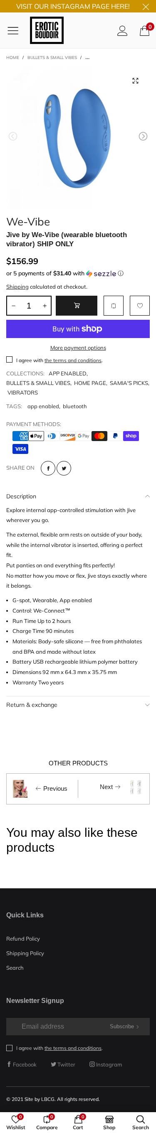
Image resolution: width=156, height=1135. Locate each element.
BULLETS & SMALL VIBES (38, 383)
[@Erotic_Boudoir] (47, 30)
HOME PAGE (90, 383)
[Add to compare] (114, 306)
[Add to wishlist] (140, 306)
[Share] (48, 468)
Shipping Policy (25, 953)
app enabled (43, 406)
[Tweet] (64, 468)
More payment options (78, 347)
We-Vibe (28, 220)
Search (15, 967)
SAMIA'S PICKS (129, 383)
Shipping (17, 286)
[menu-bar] (16, 30)
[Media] (135, 80)
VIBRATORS (22, 392)
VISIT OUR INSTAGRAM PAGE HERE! (73, 6)
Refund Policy (23, 938)
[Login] (122, 30)
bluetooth (75, 406)
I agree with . (59, 360)
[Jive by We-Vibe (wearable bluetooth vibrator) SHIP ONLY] (78, 137)
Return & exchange (31, 704)
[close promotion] (145, 6)
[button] (13, 136)
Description (21, 496)
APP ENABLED (68, 373)
